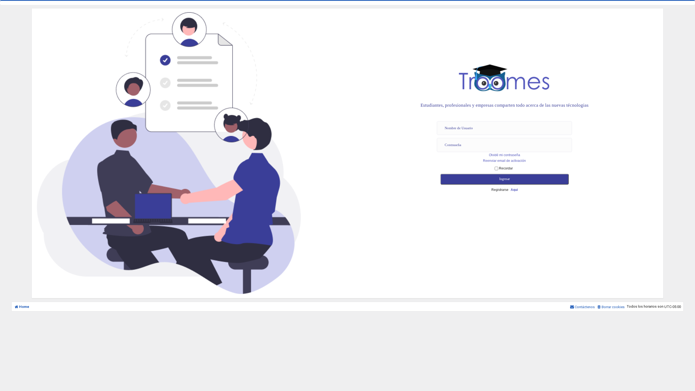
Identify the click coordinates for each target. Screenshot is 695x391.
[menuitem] (611, 307)
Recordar (505, 168)
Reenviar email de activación (504, 161)
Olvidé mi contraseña (504, 155)
